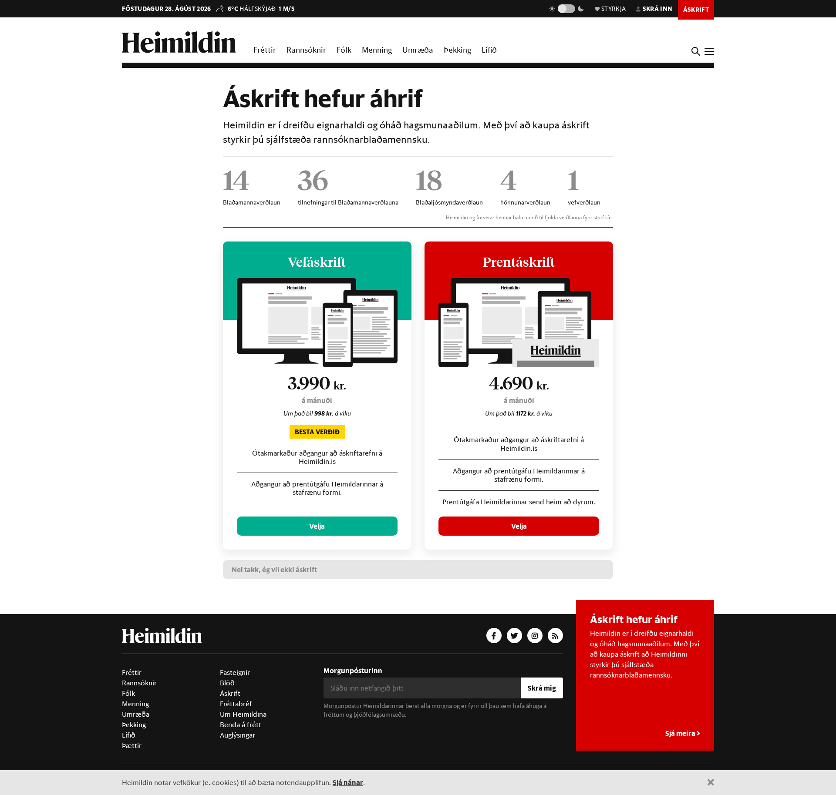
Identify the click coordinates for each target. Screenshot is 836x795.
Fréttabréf (236, 703)
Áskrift (230, 693)
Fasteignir (235, 672)
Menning (377, 49)
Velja (317, 525)
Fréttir (264, 49)
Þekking (457, 49)
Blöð (227, 682)
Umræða (417, 49)
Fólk (344, 49)
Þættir (132, 745)
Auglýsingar (237, 735)
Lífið (489, 49)
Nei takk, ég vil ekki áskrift (274, 569)
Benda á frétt (240, 724)
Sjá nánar (348, 782)
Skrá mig (542, 687)
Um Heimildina (243, 714)
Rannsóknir (306, 49)
